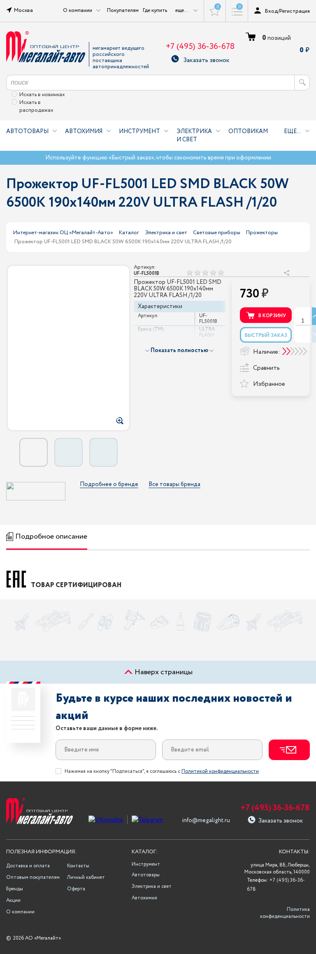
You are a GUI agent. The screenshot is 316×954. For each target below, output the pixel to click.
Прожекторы (262, 233)
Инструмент (139, 131)
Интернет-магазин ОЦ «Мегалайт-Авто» (63, 233)
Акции (13, 900)
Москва (23, 10)
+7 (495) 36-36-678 (200, 47)
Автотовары (27, 131)
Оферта (76, 888)
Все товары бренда (174, 484)
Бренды (14, 888)
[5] (221, 273)
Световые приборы (216, 233)
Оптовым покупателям (33, 877)
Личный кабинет (86, 877)
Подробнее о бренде (109, 484)
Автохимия (83, 131)
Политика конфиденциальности (285, 913)
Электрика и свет (194, 135)
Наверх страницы (163, 672)
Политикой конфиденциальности (220, 771)
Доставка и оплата (28, 865)
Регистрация (294, 11)
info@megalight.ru (206, 820)
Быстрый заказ (266, 335)
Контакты (78, 865)
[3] (205, 273)
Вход (271, 11)
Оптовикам (248, 131)
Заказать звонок (206, 58)
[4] (213, 273)
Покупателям (123, 10)
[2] (197, 273)
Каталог (129, 233)
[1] (189, 273)
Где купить (155, 10)
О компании (20, 911)
